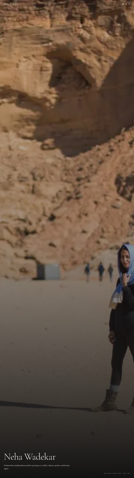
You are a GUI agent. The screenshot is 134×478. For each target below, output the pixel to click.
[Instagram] (129, 4)
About (115, 4)
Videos (100, 4)
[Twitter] (126, 4)
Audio (108, 4)
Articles (91, 4)
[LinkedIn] (123, 4)
